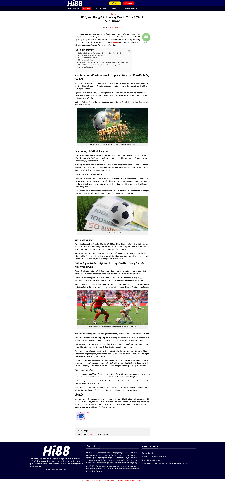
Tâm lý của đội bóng (87, 67)
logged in (90, 434)
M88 (93, 480)
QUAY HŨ (113, 8)
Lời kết (79, 70)
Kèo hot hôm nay (130, 480)
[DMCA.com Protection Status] (56, 469)
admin (121, 27)
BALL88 (115, 480)
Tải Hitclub (139, 480)
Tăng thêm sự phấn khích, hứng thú (92, 55)
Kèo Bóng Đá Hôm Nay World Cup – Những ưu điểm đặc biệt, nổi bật (100, 53)
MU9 (97, 480)
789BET (89, 480)
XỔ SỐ (120, 8)
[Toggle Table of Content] (128, 50)
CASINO (95, 8)
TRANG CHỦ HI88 (74, 8)
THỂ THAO (86, 8)
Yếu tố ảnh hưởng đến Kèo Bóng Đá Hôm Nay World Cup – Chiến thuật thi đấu (105, 65)
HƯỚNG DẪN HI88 (131, 8)
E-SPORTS (104, 8)
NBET (101, 480)
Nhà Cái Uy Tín (108, 480)
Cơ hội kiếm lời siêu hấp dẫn (90, 58)
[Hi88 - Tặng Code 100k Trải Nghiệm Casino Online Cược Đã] (75, 3)
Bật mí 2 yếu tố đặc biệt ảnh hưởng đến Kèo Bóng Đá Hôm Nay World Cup (102, 62)
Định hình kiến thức (87, 60)
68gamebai (121, 480)
